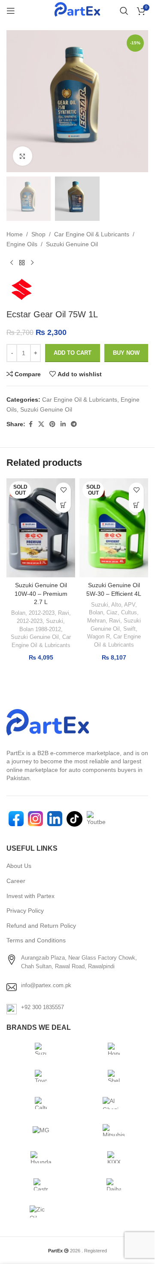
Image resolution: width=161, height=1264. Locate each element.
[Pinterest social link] (52, 424)
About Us (18, 865)
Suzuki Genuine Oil (72, 244)
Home (14, 234)
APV (129, 604)
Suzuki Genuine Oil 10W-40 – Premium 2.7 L (41, 593)
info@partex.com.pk (46, 985)
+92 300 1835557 (42, 1007)
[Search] (124, 10)
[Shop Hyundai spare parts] (41, 1157)
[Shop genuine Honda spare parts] (114, 1048)
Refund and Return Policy (41, 925)
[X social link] (41, 424)
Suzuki (54, 621)
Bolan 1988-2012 (40, 629)
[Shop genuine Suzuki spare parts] (41, 1048)
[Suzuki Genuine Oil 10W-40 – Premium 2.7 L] (40, 527)
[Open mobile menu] (10, 10)
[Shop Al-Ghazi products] (114, 1103)
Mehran (96, 620)
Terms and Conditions (36, 940)
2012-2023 (42, 613)
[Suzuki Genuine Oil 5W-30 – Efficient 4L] (113, 527)
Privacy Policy (25, 910)
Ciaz (112, 612)
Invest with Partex (30, 895)
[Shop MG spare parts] (41, 1130)
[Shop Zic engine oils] (41, 1211)
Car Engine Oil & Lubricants (91, 234)
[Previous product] (11, 262)
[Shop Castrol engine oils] (41, 1184)
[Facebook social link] (30, 424)
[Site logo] (77, 11)
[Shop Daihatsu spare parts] (114, 1184)
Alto (116, 604)
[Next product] (32, 262)
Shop (38, 234)
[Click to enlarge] (22, 156)
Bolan (18, 613)
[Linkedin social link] (63, 424)
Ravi (63, 613)
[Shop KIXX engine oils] (114, 1157)
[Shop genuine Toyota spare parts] (41, 1076)
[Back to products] (22, 262)
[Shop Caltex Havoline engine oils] (41, 1103)
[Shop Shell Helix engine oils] (114, 1076)
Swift (129, 629)
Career (15, 880)
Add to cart (72, 353)
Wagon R (98, 636)
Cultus (129, 612)
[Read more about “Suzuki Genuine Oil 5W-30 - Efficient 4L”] (136, 505)
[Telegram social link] (73, 424)
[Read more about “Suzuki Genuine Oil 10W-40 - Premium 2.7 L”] (63, 505)
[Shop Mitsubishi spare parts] (114, 1130)
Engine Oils (21, 244)
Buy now (126, 353)
